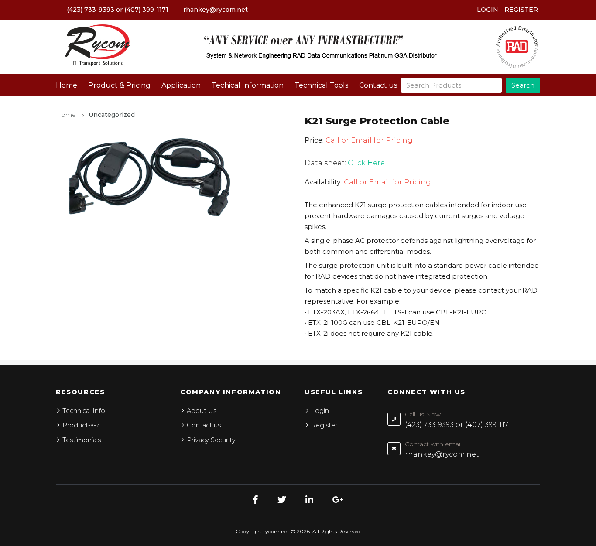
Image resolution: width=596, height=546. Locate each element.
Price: (314, 140)
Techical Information (248, 85)
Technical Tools (321, 85)
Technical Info (83, 411)
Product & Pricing (119, 85)
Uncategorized (112, 115)
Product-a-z (80, 425)
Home (66, 85)
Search (522, 85)
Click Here (366, 163)
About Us (201, 411)
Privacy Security (211, 440)
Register (521, 10)
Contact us (378, 85)
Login (487, 10)
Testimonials (81, 440)
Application (181, 85)
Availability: (323, 182)
